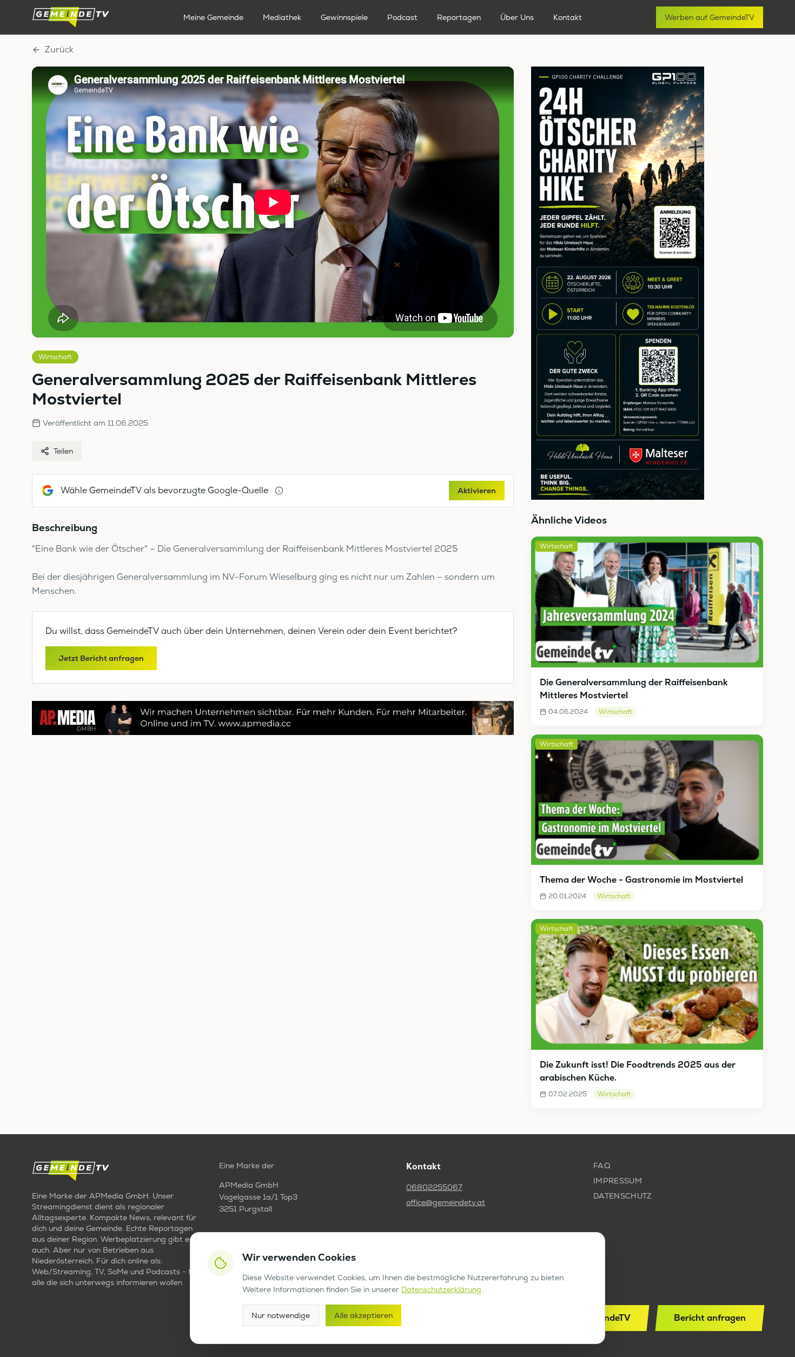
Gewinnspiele (344, 17)
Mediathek (282, 17)
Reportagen (459, 17)
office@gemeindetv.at (445, 1202)
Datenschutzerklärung (441, 1289)
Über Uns (517, 17)
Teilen (63, 451)
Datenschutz (622, 1196)
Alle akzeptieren (363, 1315)
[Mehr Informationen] (279, 490)
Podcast (402, 17)
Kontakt (567, 17)
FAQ (601, 1165)
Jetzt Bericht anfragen (101, 658)
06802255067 (434, 1187)
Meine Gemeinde (213, 17)
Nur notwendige (280, 1315)
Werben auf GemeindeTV (709, 17)
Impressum (617, 1181)
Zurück (59, 49)
